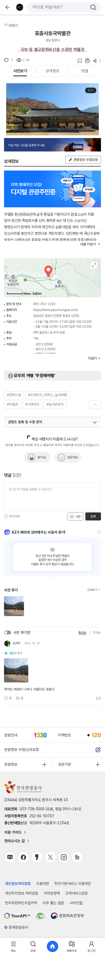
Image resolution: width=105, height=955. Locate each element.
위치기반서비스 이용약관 (72, 883)
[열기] (95, 422)
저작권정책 (52, 893)
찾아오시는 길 (14, 841)
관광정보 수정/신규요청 (21, 749)
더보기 (95, 405)
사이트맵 (75, 903)
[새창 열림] (17, 916)
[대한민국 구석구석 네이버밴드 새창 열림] (77, 857)
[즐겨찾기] (78, 61)
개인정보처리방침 (18, 883)
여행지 (13, 25)
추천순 (97, 632)
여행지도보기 (94, 265)
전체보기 (92, 590)
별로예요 (72, 457)
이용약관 (42, 883)
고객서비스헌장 (76, 893)
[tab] (13, 946)
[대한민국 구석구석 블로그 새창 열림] (10, 857)
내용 (88, 244)
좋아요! (41, 457)
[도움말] (6, 516)
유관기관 (64, 764)
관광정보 (10, 764)
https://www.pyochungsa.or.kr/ (55, 310)
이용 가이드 (13, 832)
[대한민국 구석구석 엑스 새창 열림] (50, 857)
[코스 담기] (86, 60)
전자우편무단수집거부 (21, 903)
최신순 (82, 632)
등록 (93, 516)
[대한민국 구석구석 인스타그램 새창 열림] (63, 857)
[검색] (93, 7)
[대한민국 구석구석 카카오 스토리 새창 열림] (37, 857)
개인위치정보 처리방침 (21, 893)
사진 (77, 517)
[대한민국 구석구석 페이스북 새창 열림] (23, 857)
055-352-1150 (44, 304)
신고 (98, 698)
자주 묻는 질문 (53, 903)
